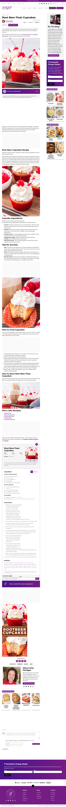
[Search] (62, 3)
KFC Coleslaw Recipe (50, 120)
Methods (25, 800)
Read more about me (53, 55)
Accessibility (46, 805)
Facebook (53, 792)
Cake (7, 14)
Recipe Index (60, 8)
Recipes (25, 790)
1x (31, 471)
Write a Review (36, 20)
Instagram (53, 794)
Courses (24, 792)
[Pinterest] (46, 3)
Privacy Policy (40, 805)
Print (36, 460)
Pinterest (53, 796)
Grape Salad (60, 119)
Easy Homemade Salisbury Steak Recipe (50, 156)
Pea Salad (50, 103)
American (19, 664)
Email (20, 576)
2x (34, 471)
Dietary (24, 796)
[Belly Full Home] (7, 8)
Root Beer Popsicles (26, 34)
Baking (26, 664)
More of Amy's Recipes (29, 683)
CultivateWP (62, 805)
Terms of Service (52, 805)
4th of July (13, 664)
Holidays (24, 794)
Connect (53, 790)
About (4, 3)
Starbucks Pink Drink (59, 104)
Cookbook (19, 3)
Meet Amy (39, 792)
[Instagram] (39, 3)
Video (23, 3)
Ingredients (25, 798)
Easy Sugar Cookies (60, 155)
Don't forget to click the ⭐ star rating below (17, 740)
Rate (28, 460)
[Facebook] (44, 3)
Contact (14, 3)
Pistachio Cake (7, 413)
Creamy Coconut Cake (9, 414)
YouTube (53, 800)
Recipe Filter (52, 8)
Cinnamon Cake (7, 418)
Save (37, 578)
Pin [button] (32, 460)
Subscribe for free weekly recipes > (33, 0)
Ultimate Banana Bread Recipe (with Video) (16, 707)
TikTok (52, 798)
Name (49, 75)
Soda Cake (26, 705)
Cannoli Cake (35, 705)
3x (36, 471)
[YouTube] (42, 3)
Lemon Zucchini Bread (6, 706)
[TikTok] (49, 3)
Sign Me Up (51, 83)
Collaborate (9, 3)
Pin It (37, 91)
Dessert (4, 14)
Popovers (59, 138)
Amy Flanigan (10, 20)
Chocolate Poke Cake (9, 416)
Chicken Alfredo (51, 139)
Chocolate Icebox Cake (9, 419)
